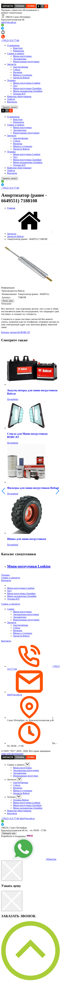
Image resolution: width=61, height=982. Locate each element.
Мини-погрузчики (22, 56)
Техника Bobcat (21, 800)
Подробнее (12, 399)
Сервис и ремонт (15, 53)
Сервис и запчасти (10, 577)
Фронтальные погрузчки (25, 776)
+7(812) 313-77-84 (10, 40)
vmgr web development (12, 753)
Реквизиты (18, 51)
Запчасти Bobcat (21, 77)
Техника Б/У (19, 93)
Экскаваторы (19, 59)
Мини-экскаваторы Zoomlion (27, 91)
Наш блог (18, 48)
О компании (13, 45)
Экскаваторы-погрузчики (26, 614)
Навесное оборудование (19, 96)
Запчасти (11, 64)
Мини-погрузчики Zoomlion (27, 88)
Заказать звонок (9, 107)
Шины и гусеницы (22, 75)
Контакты (12, 102)
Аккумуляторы (20, 67)
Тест (15, 85)
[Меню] (2, 3)
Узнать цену (7, 301)
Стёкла (16, 69)
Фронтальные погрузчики (26, 61)
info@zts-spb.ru (8, 22)
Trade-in (11, 99)
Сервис (11, 609)
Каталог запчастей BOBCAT (15, 332)
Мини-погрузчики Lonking (26, 83)
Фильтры (17, 72)
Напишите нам (8, 833)
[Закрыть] (11, 871)
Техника (11, 80)
